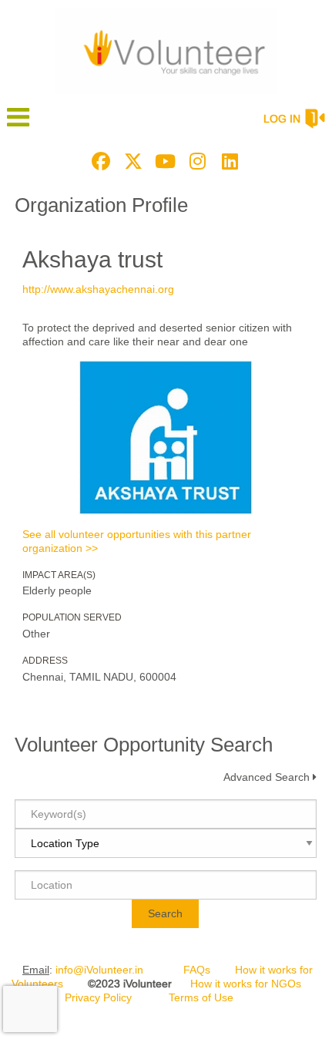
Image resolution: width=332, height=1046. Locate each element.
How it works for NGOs (245, 983)
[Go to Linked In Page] (228, 161)
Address (45, 660)
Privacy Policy (98, 997)
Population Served (72, 617)
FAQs (196, 970)
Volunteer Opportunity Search (144, 744)
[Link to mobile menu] (18, 124)
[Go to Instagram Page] (195, 161)
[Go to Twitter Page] (131, 161)
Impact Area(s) (59, 575)
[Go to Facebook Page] (98, 161)
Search (165, 913)
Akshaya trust (92, 259)
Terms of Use (201, 997)
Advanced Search (266, 777)
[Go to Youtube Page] (163, 161)
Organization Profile (101, 205)
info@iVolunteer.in (99, 970)
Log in (281, 119)
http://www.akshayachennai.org (98, 289)
